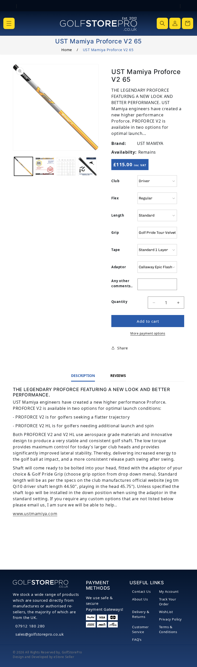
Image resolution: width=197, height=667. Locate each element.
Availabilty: (123, 152)
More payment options (147, 333)
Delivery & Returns (140, 614)
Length (117, 215)
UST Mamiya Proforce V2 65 (108, 49)
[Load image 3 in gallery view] (66, 166)
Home (66, 49)
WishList (166, 611)
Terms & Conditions (168, 629)
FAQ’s (136, 639)
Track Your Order (167, 602)
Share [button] (122, 348)
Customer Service (140, 629)
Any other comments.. (122, 283)
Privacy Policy (170, 619)
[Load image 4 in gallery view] (87, 166)
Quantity (119, 301)
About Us (140, 599)
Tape (115, 249)
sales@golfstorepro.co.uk (39, 634)
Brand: (118, 143)
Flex (115, 198)
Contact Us (141, 591)
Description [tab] (83, 375)
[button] (9, 23)
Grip (115, 232)
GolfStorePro (72, 652)
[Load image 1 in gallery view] (23, 166)
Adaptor (118, 267)
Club (115, 181)
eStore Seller (64, 657)
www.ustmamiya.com (35, 513)
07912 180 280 (30, 625)
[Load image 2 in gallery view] (44, 166)
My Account (169, 591)
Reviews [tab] (118, 375)
